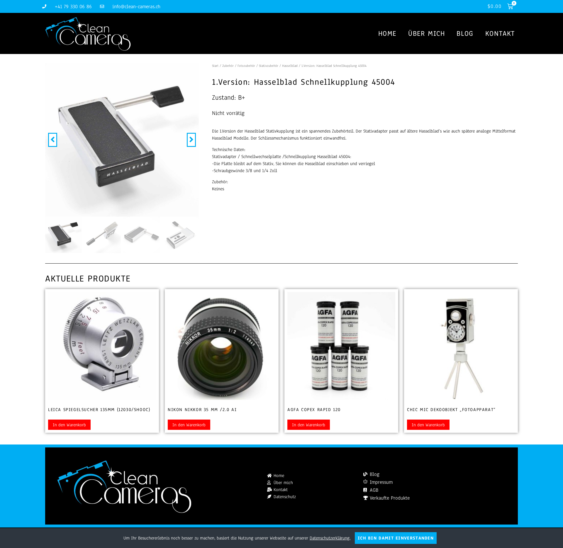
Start (215, 65)
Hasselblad (290, 65)
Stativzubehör (268, 65)
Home (387, 33)
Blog (465, 33)
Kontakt (500, 33)
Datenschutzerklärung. (330, 538)
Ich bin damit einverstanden (396, 538)
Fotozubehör (246, 65)
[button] (52, 140)
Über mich (426, 33)
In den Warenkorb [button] (69, 425)
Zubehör (228, 65)
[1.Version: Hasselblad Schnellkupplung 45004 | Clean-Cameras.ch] (122, 140)
